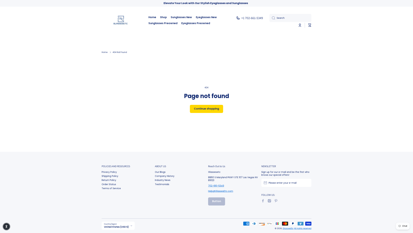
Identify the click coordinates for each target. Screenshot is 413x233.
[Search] (272, 18)
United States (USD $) (116, 226)
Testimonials (162, 184)
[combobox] (290, 18)
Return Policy (109, 180)
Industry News (162, 180)
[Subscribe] (307, 183)
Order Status (109, 184)
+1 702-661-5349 (252, 18)
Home (104, 52)
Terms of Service (111, 188)
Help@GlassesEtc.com (220, 191)
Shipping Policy (110, 176)
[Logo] (122, 20)
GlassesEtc (288, 228)
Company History (164, 176)
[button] (309, 25)
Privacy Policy (109, 171)
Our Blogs (160, 171)
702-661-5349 (216, 185)
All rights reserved (302, 228)
